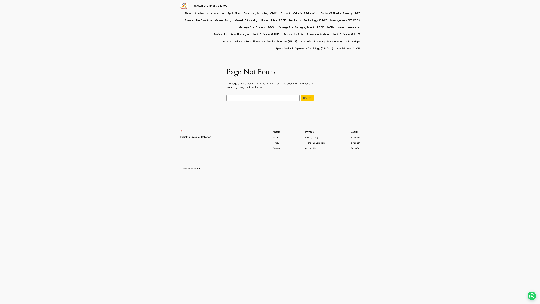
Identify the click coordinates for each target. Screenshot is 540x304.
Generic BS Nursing (246, 20)
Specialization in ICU (348, 48)
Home (264, 20)
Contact (285, 13)
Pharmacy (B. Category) (328, 41)
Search (307, 98)
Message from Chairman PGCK (256, 27)
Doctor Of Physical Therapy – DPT (340, 13)
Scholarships (352, 41)
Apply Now (234, 13)
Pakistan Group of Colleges (209, 5)
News (341, 27)
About (188, 13)
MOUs (330, 27)
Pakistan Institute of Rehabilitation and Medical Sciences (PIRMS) (259, 41)
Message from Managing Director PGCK (301, 27)
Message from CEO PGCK (345, 20)
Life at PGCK (278, 20)
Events (189, 20)
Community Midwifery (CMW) (260, 13)
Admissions (217, 13)
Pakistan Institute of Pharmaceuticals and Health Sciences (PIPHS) (322, 34)
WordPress (198, 168)
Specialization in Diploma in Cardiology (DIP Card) (304, 48)
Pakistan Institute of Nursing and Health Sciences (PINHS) (247, 34)
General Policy (223, 20)
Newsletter (353, 27)
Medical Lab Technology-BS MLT (308, 20)
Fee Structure (204, 20)
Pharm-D (305, 41)
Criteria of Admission (305, 13)
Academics (201, 13)
